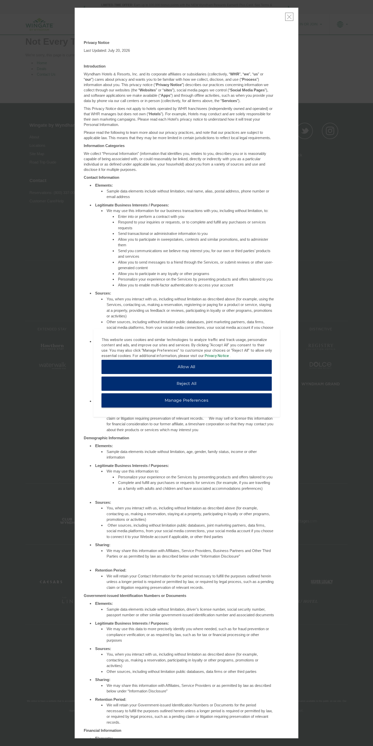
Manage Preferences (186, 400)
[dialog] (186, 373)
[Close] (289, 17)
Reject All (187, 383)
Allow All (186, 366)
